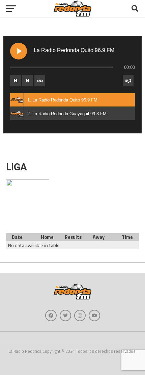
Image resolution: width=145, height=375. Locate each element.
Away (99, 237)
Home (47, 237)
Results (73, 237)
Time (127, 237)
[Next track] (27, 80)
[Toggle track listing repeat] (39, 80)
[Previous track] (15, 80)
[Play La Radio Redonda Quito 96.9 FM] (18, 51)
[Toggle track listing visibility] (128, 80)
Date (17, 237)
